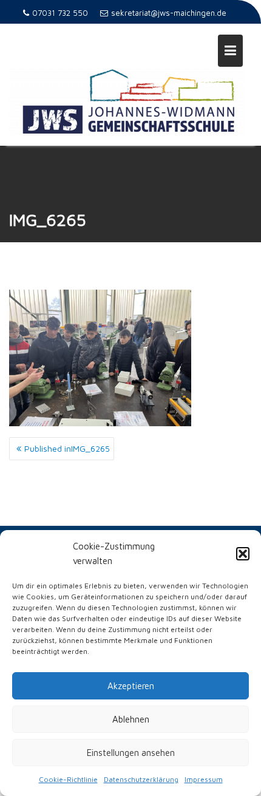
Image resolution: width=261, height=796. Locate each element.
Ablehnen (130, 719)
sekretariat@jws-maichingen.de (168, 13)
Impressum (204, 779)
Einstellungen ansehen (131, 752)
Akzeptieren (130, 686)
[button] (243, 554)
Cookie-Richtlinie (68, 779)
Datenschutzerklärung (141, 779)
